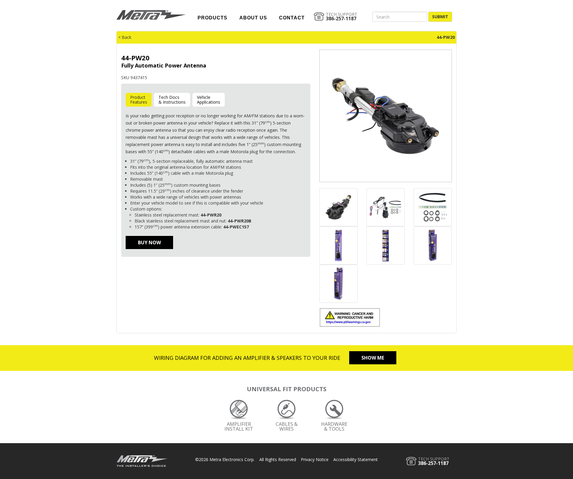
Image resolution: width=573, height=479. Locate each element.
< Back (124, 37)
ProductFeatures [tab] (138, 99)
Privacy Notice (315, 459)
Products (212, 17)
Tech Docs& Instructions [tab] (172, 99)
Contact (292, 17)
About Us (253, 17)
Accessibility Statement (355, 459)
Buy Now (149, 242)
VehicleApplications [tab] (208, 99)
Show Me (372, 357)
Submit (440, 16)
